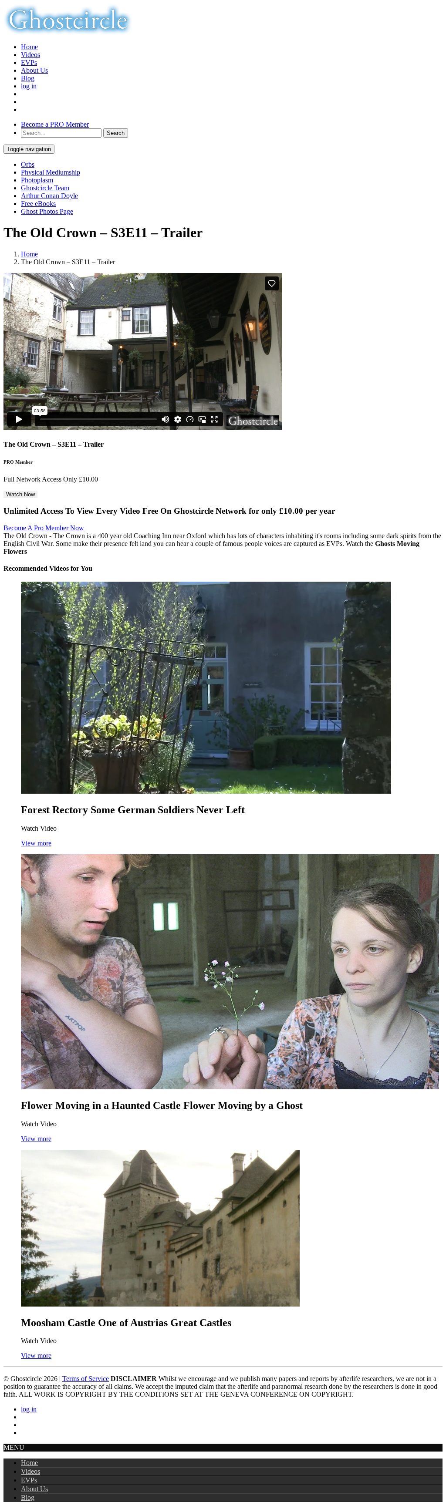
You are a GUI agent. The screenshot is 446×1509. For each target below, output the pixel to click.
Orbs (27, 164)
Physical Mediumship (50, 172)
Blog (27, 78)
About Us (34, 70)
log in (29, 86)
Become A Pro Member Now (43, 528)
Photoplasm (37, 180)
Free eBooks (38, 203)
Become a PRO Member (55, 124)
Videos (30, 54)
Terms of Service (85, 1378)
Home (29, 47)
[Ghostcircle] (67, 32)
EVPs (29, 62)
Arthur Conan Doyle (49, 195)
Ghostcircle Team (45, 188)
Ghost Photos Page (47, 211)
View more (36, 843)
